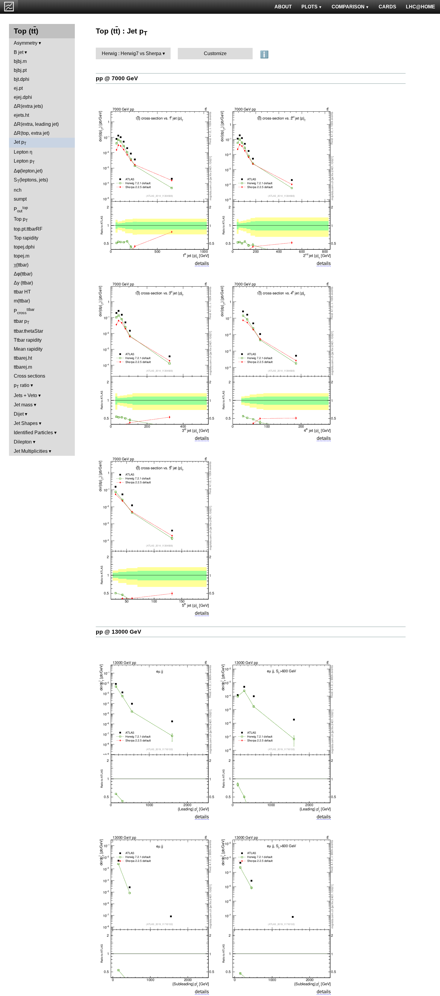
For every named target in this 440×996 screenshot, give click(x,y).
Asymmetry (25, 43)
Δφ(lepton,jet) (28, 170)
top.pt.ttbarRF (28, 228)
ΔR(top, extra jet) (31, 133)
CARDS (387, 6)
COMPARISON (348, 6)
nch (18, 190)
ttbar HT (22, 291)
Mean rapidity (28, 349)
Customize (215, 53)
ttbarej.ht (23, 358)
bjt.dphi (21, 79)
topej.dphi (24, 246)
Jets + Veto (25, 395)
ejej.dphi (23, 97)
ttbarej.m (23, 367)
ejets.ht (21, 115)
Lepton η (23, 152)
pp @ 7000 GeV (117, 78)
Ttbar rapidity (28, 340)
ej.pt (18, 88)
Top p (21, 220)
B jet (18, 52)
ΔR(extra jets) (28, 106)
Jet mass (23, 404)
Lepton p (24, 161)
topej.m (21, 255)
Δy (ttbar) (23, 282)
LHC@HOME (420, 6)
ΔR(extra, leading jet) (36, 124)
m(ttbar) (22, 300)
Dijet (19, 414)
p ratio (21, 386)
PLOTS (309, 6)
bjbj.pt (20, 70)
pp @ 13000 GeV (118, 632)
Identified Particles (33, 432)
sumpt (20, 199)
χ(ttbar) (21, 264)
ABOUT (283, 6)
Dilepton (23, 441)
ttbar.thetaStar (28, 331)
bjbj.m (20, 61)
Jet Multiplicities (31, 451)
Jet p (20, 143)
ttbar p (21, 322)
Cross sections (29, 376)
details (202, 263)
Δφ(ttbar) (23, 273)
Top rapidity (26, 237)
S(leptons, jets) (31, 180)
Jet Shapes (26, 423)
